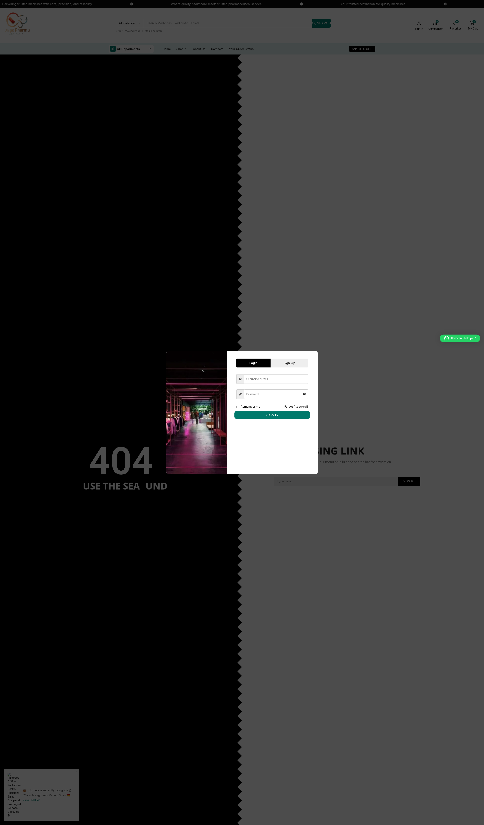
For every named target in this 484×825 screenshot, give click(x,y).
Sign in (272, 415)
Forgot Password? (296, 406)
